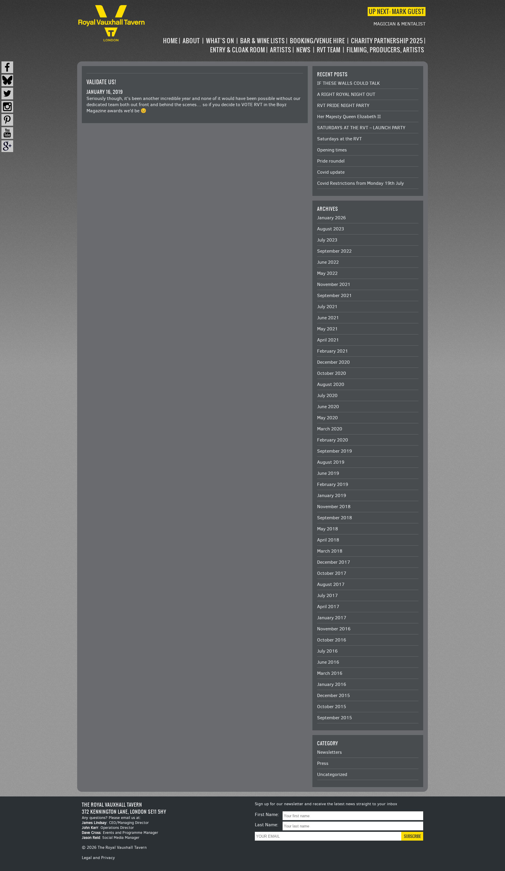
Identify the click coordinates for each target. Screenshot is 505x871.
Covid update (331, 172)
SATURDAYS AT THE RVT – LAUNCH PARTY (361, 128)
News (303, 49)
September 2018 (334, 518)
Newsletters (329, 752)
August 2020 (330, 384)
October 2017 (331, 573)
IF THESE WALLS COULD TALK (348, 83)
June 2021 (328, 318)
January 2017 (331, 618)
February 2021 (332, 351)
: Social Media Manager (110, 837)
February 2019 (332, 484)
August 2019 (330, 462)
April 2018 (328, 540)
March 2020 (329, 429)
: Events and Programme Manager (120, 832)
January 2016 (331, 684)
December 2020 (333, 362)
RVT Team (328, 49)
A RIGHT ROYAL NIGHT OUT (346, 94)
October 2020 (331, 373)
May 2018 (327, 529)
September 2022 (334, 251)
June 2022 (328, 262)
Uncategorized (332, 774)
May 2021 (327, 329)
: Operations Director (108, 827)
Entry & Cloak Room (237, 49)
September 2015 (334, 718)
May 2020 (327, 418)
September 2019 (334, 451)
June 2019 (328, 473)
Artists (280, 49)
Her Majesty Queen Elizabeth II (349, 116)
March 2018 (329, 551)
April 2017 (328, 606)
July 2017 (327, 595)
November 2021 (333, 284)
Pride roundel (331, 161)
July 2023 (327, 240)
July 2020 (327, 395)
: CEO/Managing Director (115, 822)
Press (322, 763)
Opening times (332, 150)
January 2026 (331, 218)
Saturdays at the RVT (339, 139)
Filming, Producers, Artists (385, 49)
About (191, 40)
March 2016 (329, 673)
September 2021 (334, 295)
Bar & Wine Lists (262, 40)
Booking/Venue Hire (317, 40)
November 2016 (333, 629)
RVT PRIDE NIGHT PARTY (343, 105)
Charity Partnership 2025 (387, 40)
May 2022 (327, 273)
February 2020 (332, 440)
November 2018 (333, 506)
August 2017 (331, 584)
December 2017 (333, 562)
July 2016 (327, 651)
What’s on (220, 40)
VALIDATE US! (101, 82)
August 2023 (330, 229)
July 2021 (327, 306)
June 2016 (328, 662)
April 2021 (328, 340)
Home (170, 40)
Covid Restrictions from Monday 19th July (360, 183)
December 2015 (333, 695)
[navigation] (286, 45)
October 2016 (331, 640)
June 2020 (328, 406)
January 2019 (331, 495)
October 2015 (331, 706)
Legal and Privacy (98, 857)
